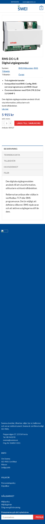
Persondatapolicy (8, 483)
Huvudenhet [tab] (11, 167)
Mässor (4, 464)
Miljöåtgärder (6, 504)
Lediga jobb (5, 467)
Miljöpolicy (5, 502)
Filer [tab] (6, 173)
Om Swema (5, 459)
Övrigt (21, 74)
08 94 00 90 (15, 2)
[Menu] (3, 8)
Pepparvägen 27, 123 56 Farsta (15, 434)
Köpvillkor (5, 486)
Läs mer (5, 109)
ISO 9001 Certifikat (9, 462)
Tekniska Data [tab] (12, 155)
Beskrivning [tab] (11, 148)
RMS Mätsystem (25, 68)
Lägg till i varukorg (29, 123)
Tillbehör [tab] (9, 161)
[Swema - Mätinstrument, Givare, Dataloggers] (22, 8)
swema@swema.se (29, 2)
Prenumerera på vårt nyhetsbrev (15, 512)
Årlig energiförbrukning (10, 507)
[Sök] (8, 8)
